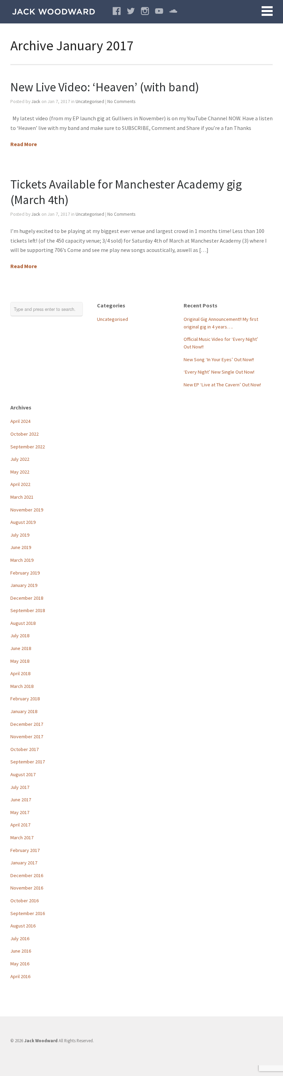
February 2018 (25, 699)
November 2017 (26, 736)
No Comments (121, 101)
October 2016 (24, 900)
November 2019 (26, 510)
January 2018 (23, 711)
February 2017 (25, 850)
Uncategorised (90, 101)
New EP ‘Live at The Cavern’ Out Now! (222, 385)
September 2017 (27, 762)
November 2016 (26, 888)
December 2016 (26, 875)
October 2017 (24, 749)
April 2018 (20, 673)
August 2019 (23, 522)
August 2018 (23, 623)
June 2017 (20, 799)
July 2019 (19, 535)
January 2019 (23, 585)
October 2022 (24, 434)
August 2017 (23, 774)
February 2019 (25, 573)
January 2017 (23, 863)
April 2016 (20, 976)
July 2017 (19, 787)
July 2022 (19, 459)
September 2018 (27, 610)
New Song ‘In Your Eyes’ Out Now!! (219, 359)
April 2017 (20, 825)
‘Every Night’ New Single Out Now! (219, 372)
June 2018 (20, 648)
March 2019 (21, 560)
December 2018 (26, 598)
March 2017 (21, 837)
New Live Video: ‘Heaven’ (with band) (104, 87)
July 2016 (19, 938)
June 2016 (20, 951)
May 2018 (19, 661)
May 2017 (19, 812)
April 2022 (20, 484)
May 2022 (19, 472)
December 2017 (26, 724)
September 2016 (27, 913)
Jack (35, 101)
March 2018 (21, 686)
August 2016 (23, 926)
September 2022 (27, 447)
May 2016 (19, 964)
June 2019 (20, 547)
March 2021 (21, 497)
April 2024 (20, 421)
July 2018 (19, 635)
